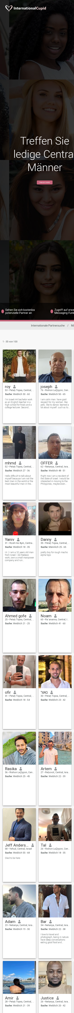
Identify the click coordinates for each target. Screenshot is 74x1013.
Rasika (11, 769)
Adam (10, 921)
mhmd (10, 463)
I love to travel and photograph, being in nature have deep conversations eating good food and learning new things (54, 938)
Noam (46, 616)
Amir (9, 998)
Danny (46, 539)
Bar (43, 921)
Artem (46, 769)
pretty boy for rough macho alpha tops (54, 553)
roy (7, 386)
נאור (44, 692)
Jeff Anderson (17, 845)
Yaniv (9, 539)
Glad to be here (12, 858)
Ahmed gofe (15, 616)
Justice (47, 998)
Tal (43, 845)
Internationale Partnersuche (48, 325)
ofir (8, 692)
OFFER (47, 463)
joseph (46, 386)
